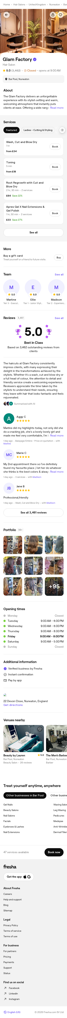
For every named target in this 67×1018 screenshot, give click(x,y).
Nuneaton (54, 4)
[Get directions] (33, 695)
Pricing (7, 956)
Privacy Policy (10, 925)
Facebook (14, 988)
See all (59, 274)
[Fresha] (33, 866)
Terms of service (12, 930)
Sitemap (7, 910)
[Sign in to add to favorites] (60, 15)
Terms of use (10, 936)
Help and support (12, 899)
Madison (37, 477)
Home (6, 4)
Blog (5, 905)
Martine (7, 443)
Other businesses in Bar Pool (25, 795)
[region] (33, 33)
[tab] (11, 130)
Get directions (13, 704)
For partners (9, 951)
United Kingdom (37, 4)
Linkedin (13, 993)
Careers (7, 894)
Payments (8, 962)
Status (6, 973)
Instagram (14, 999)
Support (7, 967)
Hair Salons (19, 4)
